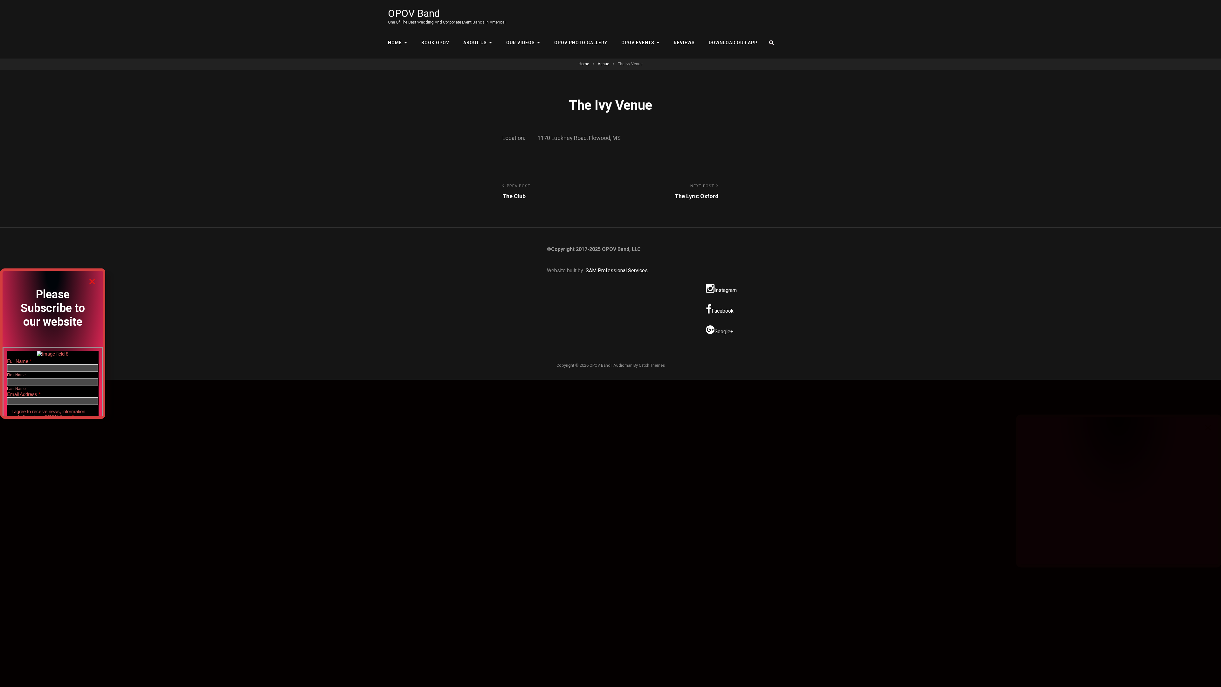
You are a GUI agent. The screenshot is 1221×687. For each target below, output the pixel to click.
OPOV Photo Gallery (580, 42)
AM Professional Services (618, 270)
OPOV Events (637, 42)
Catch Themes (652, 365)
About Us (475, 42)
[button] (92, 281)
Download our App (733, 42)
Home (395, 42)
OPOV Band (414, 13)
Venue (603, 64)
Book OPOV (435, 42)
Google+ (723, 332)
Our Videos (520, 42)
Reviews (684, 42)
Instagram (725, 290)
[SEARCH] (771, 42)
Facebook (723, 311)
